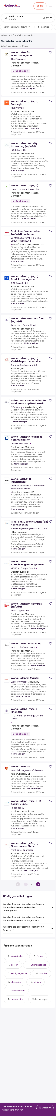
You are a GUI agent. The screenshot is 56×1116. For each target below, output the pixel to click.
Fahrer (40, 956)
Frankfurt (17, 35)
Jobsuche (5, 35)
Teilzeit (14, 964)
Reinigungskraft (19, 973)
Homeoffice (17, 999)
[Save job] (50, 52)
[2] (38, 884)
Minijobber (16, 982)
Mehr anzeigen (28, 88)
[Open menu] (50, 6)
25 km (46, 17)
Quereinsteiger (38, 964)
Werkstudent (17, 956)
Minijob (37, 982)
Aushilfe (43, 973)
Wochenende (18, 990)
